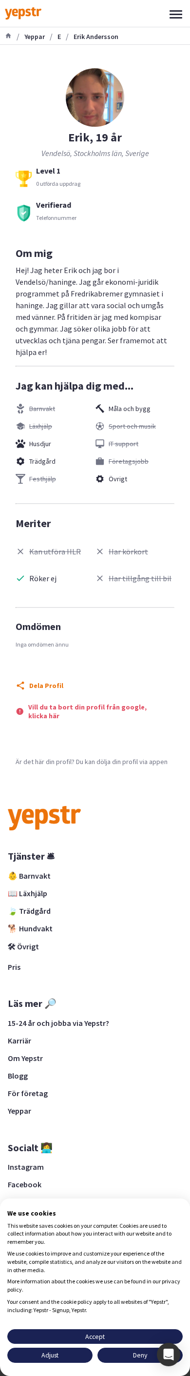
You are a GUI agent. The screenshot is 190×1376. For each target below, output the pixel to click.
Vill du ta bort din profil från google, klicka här (87, 711)
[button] (168, 1354)
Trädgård (42, 461)
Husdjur (40, 443)
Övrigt (118, 478)
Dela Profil (46, 685)
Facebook (24, 1184)
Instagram (26, 1167)
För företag (28, 1093)
